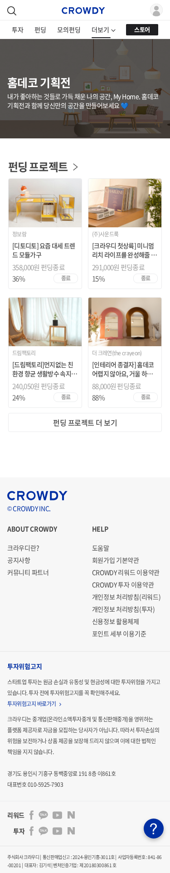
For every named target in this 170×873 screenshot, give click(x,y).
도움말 (100, 547)
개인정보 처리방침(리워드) (126, 596)
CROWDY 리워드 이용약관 (126, 572)
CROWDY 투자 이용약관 (123, 584)
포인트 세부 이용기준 (119, 633)
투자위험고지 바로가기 (32, 704)
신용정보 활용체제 (115, 621)
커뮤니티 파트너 (28, 572)
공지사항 (18, 559)
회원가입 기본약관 (115, 559)
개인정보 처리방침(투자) (123, 608)
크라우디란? (23, 547)
